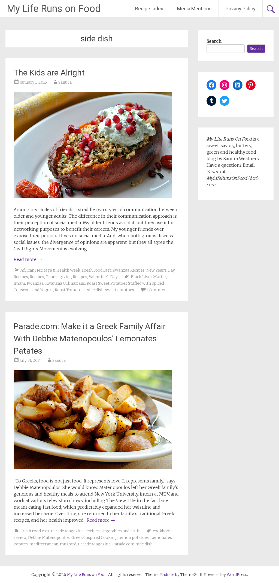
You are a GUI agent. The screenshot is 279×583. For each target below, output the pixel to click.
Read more (28, 259)
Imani (19, 283)
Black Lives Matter (148, 276)
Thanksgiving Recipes (66, 276)
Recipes (37, 276)
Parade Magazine (67, 531)
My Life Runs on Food (54, 8)
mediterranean (43, 544)
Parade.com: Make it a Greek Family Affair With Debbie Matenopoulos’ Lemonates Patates (90, 338)
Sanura (65, 82)
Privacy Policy (241, 8)
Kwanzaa (35, 283)
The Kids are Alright (49, 72)
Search (214, 41)
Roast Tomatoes (70, 289)
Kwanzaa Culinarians (65, 283)
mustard (68, 544)
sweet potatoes (119, 289)
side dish (95, 289)
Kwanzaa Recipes (129, 270)
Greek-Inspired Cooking (94, 537)
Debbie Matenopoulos (49, 537)
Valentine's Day (103, 276)
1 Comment (157, 289)
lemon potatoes (134, 537)
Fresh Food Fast (96, 270)
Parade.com (123, 544)
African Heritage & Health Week (50, 270)
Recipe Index (149, 8)
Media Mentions (194, 8)
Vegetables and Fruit (120, 531)
